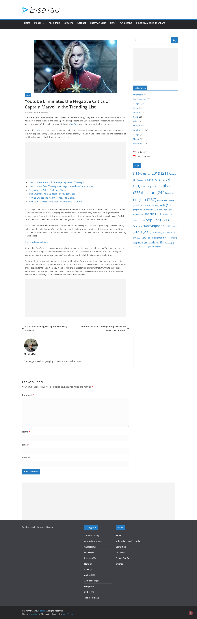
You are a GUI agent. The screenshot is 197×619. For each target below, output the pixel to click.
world (136, 247)
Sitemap (119, 564)
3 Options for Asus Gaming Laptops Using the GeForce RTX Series (102, 328)
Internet (81, 23)
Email (25, 444)
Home (27, 23)
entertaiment (164, 200)
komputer (138, 214)
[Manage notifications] (191, 613)
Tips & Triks (54, 23)
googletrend (139, 209)
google (164, 205)
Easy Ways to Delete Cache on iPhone (48, 190)
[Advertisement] (75, 160)
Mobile (37, 23)
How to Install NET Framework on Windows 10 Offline (55, 201)
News (113, 23)
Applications (138, 130)
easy (169, 193)
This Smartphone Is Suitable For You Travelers (52, 193)
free (139, 206)
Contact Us (121, 547)
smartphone (158, 226)
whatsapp (169, 243)
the (137, 237)
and (153, 179)
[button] (42, 23)
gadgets (150, 205)
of (165, 214)
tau (143, 231)
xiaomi (145, 247)
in (153, 210)
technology (159, 232)
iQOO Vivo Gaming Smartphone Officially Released (46, 328)
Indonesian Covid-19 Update (150, 23)
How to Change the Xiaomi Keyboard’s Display (52, 197)
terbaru (171, 233)
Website (26, 457)
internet (161, 209)
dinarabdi (44, 112)
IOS (169, 210)
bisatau (154, 192)
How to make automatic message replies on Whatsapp (56, 182)
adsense (143, 180)
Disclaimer (120, 552)
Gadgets (68, 23)
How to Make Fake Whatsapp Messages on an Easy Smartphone (61, 186)
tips (146, 237)
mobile (153, 214)
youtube (155, 246)
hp (148, 210)
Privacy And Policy (124, 558)
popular (157, 219)
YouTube (74, 124)
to (155, 237)
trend (163, 237)
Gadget (136, 134)
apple (144, 186)
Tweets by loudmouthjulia (36, 242)
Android (136, 125)
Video (135, 121)
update (156, 242)
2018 (146, 173)
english (144, 199)
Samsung (140, 226)
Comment (28, 394)
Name (26, 431)
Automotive (126, 23)
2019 (161, 173)
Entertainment (98, 23)
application (155, 186)
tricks (142, 242)
